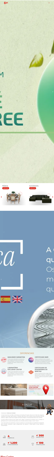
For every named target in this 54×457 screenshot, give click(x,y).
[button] (49, 3)
